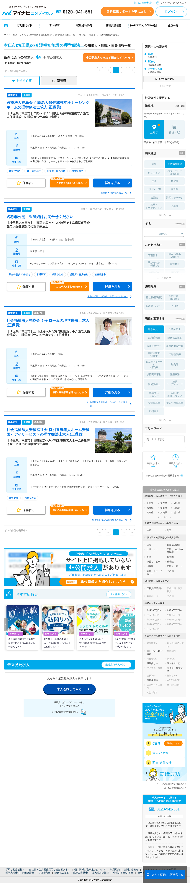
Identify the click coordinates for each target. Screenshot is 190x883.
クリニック (154, 172)
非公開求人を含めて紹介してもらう (108, 57)
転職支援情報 (114, 25)
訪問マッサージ (174, 197)
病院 (154, 164)
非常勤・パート (154, 305)
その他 (174, 206)
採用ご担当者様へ (143, 2)
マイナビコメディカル (15, 35)
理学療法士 (12, 872)
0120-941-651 (75, 12)
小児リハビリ (154, 189)
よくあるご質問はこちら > (175, 788)
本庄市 (92, 35)
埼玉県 (82, 35)
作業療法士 (28, 872)
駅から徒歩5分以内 (175, 255)
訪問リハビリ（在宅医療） (175, 172)
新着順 (61, 80)
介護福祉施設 (175, 164)
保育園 (174, 180)
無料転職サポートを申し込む (126, 11)
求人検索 (54, 25)
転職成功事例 (84, 25)
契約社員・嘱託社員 (175, 297)
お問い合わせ (131, 869)
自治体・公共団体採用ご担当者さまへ (49, 869)
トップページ (6, 25)
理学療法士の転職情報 (41, 35)
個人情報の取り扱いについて (90, 869)
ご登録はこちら (172, 743)
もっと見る (162, 278)
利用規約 (115, 869)
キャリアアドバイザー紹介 (143, 25)
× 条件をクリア (164, 86)
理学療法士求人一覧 (65, 35)
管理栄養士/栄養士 (123, 872)
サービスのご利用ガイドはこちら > (171, 784)
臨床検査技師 (62, 872)
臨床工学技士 (80, 872)
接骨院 (154, 197)
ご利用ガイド (25, 25)
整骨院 (174, 189)
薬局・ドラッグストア (154, 206)
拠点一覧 (173, 25)
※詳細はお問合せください (40, 217)
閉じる (162, 215)
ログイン (171, 11)
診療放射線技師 (100, 872)
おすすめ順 (24, 80)
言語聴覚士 (44, 872)
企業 (154, 180)
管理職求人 (154, 255)
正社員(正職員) (154, 297)
